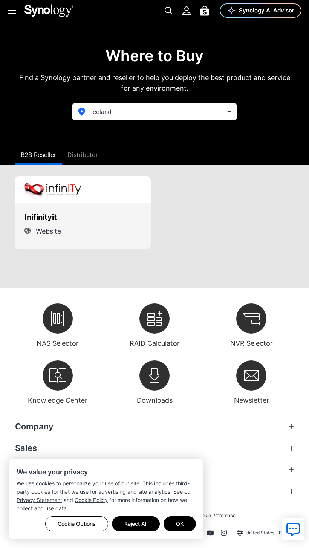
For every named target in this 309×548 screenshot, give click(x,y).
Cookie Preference (216, 515)
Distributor (82, 155)
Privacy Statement (39, 500)
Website (48, 231)
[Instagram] (224, 534)
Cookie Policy (91, 500)
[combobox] (154, 111)
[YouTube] (210, 534)
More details (127, 189)
